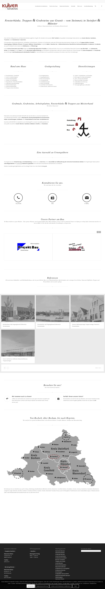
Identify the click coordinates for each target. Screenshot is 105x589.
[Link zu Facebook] (101, 6)
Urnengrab (44, 166)
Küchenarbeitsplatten (60, 565)
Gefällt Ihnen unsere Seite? (73, 396)
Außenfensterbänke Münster (62, 575)
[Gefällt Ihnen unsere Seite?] (58, 399)
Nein (75, 586)
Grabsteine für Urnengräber (62, 568)
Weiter (100, 232)
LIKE (95, 400)
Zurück (98, 232)
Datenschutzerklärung (42, 586)
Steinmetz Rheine (59, 579)
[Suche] (95, 6)
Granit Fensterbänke (60, 556)
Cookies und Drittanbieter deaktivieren (61, 586)
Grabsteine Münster (60, 570)
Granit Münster (59, 563)
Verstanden (31, 586)
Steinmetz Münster (60, 551)
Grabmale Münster (60, 554)
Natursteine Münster (60, 566)
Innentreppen (58, 572)
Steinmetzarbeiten (60, 552)
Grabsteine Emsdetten (61, 558)
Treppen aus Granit (60, 561)
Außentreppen (59, 577)
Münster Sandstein (60, 559)
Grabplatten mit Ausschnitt (62, 573)
